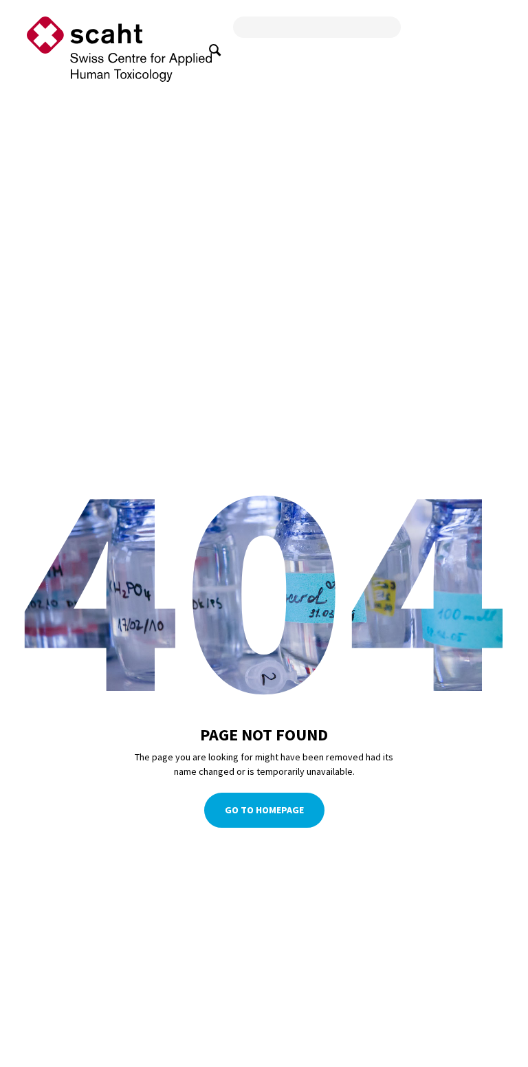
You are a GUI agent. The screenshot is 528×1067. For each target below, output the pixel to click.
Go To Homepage (264, 810)
